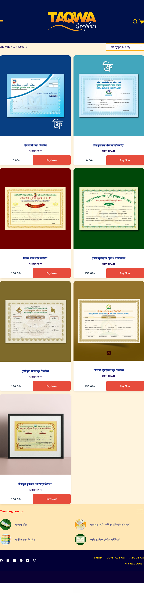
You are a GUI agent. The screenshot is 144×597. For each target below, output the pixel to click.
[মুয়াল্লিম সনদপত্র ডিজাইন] (35, 321)
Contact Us (115, 557)
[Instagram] (14, 560)
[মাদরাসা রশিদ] (5, 524)
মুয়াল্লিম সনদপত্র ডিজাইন (35, 371)
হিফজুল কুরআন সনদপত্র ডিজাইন (35, 484)
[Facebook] (1, 560)
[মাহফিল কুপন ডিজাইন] (5, 539)
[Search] (135, 21)
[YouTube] (27, 560)
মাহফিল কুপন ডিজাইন (25, 539)
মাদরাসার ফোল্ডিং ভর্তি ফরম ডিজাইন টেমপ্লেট (110, 524)
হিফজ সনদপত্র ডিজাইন (35, 258)
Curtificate (35, 151)
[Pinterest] (21, 560)
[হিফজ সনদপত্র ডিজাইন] (35, 208)
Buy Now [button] (51, 160)
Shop (98, 557)
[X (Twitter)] (8, 560)
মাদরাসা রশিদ (21, 524)
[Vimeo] (34, 560)
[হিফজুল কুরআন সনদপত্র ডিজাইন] (35, 434)
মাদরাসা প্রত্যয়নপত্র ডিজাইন (109, 370)
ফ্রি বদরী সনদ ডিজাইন (35, 145)
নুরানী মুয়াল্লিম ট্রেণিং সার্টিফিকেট (108, 258)
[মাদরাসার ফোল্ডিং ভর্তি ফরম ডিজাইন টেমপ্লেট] (80, 524)
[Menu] (1, 21)
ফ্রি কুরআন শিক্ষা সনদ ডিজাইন (108, 145)
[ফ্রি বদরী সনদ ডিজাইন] (35, 95)
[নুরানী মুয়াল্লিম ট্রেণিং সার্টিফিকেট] (80, 539)
